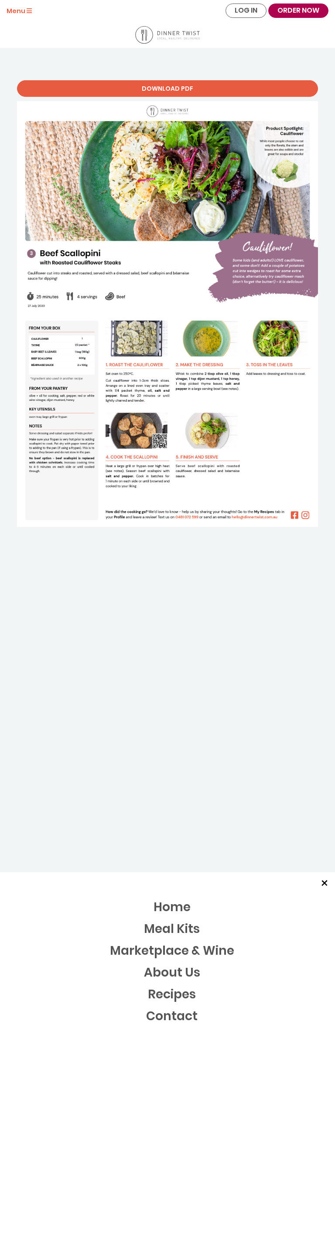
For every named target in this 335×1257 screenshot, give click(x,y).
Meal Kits (172, 928)
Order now (298, 10)
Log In (246, 10)
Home (172, 906)
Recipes (172, 994)
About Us (172, 972)
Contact (172, 1016)
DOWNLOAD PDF (167, 88)
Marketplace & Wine (172, 950)
